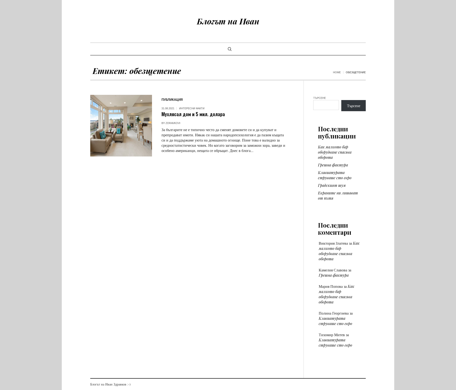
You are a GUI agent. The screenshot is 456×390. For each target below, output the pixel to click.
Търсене (319, 97)
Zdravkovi (173, 123)
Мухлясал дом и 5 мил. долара (193, 114)
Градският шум (332, 185)
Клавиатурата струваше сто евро (335, 175)
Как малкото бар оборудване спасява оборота (335, 152)
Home (337, 72)
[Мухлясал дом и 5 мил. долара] (121, 125)
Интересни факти (191, 108)
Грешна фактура (333, 164)
